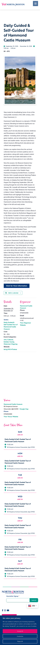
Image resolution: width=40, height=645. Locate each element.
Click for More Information (16, 285)
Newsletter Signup (12, 596)
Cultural (10, 339)
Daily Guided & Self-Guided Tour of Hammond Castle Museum (11, 325)
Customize (20, 636)
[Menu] (35, 3)
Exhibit (6, 342)
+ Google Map (23, 409)
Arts (5, 339)
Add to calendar (13, 293)
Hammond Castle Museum (26, 307)
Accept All (20, 631)
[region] (20, 630)
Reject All (20, 641)
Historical (7, 344)
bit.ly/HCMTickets (10, 349)
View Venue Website (11, 416)
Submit (34, 600)
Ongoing (14, 344)
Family (11, 342)
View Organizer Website (25, 324)
